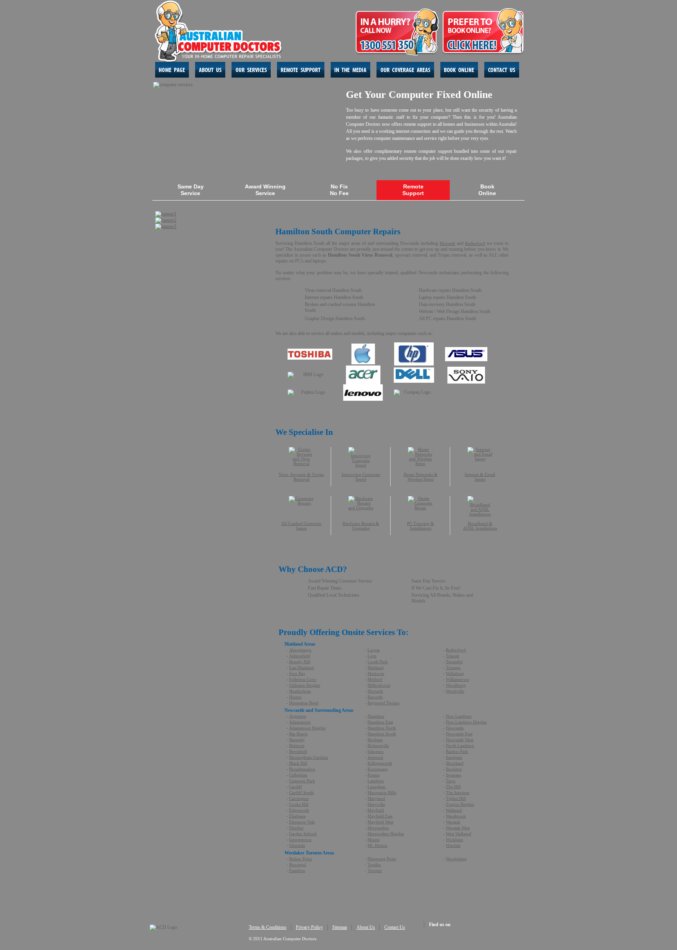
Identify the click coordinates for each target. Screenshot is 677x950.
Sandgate (454, 757)
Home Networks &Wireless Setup (421, 476)
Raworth (375, 697)
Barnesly (297, 739)
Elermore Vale (302, 822)
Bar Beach (298, 733)
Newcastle (455, 728)
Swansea (453, 775)
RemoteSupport (413, 189)
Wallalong (455, 673)
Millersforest (378, 685)
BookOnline (487, 189)
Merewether (378, 827)
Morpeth (447, 243)
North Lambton (460, 745)
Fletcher (296, 827)
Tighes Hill (456, 798)
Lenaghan (376, 786)
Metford (374, 679)
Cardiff (295, 786)
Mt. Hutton (377, 845)
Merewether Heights (385, 833)
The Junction (457, 792)
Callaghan (298, 775)
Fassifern (297, 870)
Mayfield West (380, 822)
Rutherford (475, 243)
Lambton (375, 780)
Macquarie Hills (381, 792)
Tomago (453, 667)
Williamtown (457, 679)
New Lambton (459, 716)
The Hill (453, 786)
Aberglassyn (300, 650)
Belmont (296, 745)
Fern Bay (297, 673)
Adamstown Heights (307, 728)
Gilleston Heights (304, 685)
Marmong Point (381, 858)
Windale (453, 845)
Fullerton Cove (302, 679)
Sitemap (339, 927)
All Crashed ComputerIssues (301, 525)
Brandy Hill (299, 661)
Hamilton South (381, 733)
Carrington (299, 798)
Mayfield (375, 810)
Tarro (451, 780)
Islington (375, 751)
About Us (366, 927)
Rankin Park (457, 751)
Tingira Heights (460, 804)
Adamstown (300, 722)
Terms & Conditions (267, 927)
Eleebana (297, 816)
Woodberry (456, 685)
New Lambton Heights (466, 722)
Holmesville (378, 745)
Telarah (452, 655)
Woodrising (456, 858)
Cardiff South (301, 792)
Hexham (375, 739)
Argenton (297, 716)
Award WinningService (265, 189)
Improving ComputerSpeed (361, 476)
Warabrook (456, 816)
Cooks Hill (298, 804)
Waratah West (458, 827)
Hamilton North (381, 728)
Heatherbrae (300, 691)
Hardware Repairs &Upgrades (360, 525)
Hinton (295, 697)
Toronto (374, 870)
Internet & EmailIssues (480, 476)
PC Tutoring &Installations (420, 525)
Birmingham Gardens (308, 757)
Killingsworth (379, 763)
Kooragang (377, 769)
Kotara (373, 775)
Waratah (453, 822)
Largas (373, 650)
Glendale (297, 845)
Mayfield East (380, 816)
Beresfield (298, 751)
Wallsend (454, 810)
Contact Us (394, 927)
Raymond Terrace (383, 702)
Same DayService (190, 189)
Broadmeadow (302, 769)
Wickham (454, 839)
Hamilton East (380, 722)
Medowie (375, 673)
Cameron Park (302, 780)
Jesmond (375, 757)
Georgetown (300, 839)
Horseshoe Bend (304, 702)
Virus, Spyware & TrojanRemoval (301, 476)
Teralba (374, 864)
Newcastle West (459, 739)
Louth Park (377, 661)
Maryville (376, 804)
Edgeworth (299, 810)
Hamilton (375, 716)
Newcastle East (459, 733)
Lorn (372, 655)
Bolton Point (300, 858)
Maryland (376, 798)
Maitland (375, 667)
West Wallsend (458, 833)
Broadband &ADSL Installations (480, 525)
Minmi (373, 839)
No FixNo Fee (339, 189)
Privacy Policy (309, 927)
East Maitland (301, 667)
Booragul (297, 864)
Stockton (454, 769)
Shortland (454, 763)
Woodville (455, 691)
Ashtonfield (299, 655)
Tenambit (454, 661)
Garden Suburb (303, 833)
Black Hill (298, 763)
